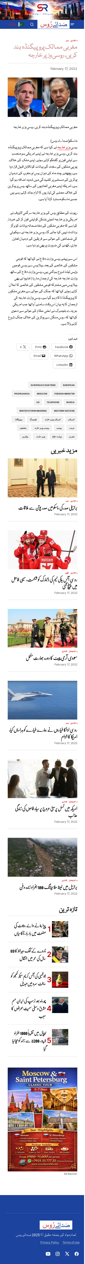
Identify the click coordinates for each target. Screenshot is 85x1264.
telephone (53, 402)
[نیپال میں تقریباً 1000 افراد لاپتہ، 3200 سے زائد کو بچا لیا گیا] (60, 1037)
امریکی (71, 419)
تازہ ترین (73, 41)
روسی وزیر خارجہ (41, 428)
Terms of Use (71, 1242)
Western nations (64, 411)
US (37, 402)
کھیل (67, 573)
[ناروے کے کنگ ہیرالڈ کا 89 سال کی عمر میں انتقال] (60, 954)
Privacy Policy (49, 1242)
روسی (59, 428)
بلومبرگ (33, 419)
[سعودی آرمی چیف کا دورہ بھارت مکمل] (42, 628)
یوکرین (25, 436)
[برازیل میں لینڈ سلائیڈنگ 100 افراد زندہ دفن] (42, 857)
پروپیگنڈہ (18, 419)
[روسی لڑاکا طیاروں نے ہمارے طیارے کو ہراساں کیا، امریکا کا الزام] (42, 700)
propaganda (22, 393)
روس (67, 41)
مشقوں (23, 428)
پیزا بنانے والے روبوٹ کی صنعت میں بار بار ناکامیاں (30, 929)
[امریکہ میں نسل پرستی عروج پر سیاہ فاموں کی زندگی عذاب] (42, 778)
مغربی (72, 436)
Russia (70, 402)
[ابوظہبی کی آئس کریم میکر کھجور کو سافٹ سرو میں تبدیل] (60, 980)
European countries (43, 385)
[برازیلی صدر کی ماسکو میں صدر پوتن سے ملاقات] (42, 477)
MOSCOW (42, 393)
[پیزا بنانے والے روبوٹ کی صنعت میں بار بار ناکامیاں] (60, 929)
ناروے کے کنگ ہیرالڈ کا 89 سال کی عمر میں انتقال (28, 954)
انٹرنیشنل (72, 651)
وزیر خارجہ (63, 147)
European (69, 385)
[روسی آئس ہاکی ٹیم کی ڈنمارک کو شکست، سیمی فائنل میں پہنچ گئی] (42, 549)
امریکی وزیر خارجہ (52, 419)
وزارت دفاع (57, 436)
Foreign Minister (64, 393)
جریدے (72, 428)
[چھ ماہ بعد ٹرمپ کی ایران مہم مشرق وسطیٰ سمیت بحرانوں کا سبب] (60, 1005)
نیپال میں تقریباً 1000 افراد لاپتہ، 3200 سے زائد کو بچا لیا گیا (29, 1040)
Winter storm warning (33, 411)
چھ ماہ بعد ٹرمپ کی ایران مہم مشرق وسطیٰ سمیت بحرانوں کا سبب (28, 1008)
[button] (72, 24)
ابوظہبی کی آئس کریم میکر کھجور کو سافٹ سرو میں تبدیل (28, 980)
